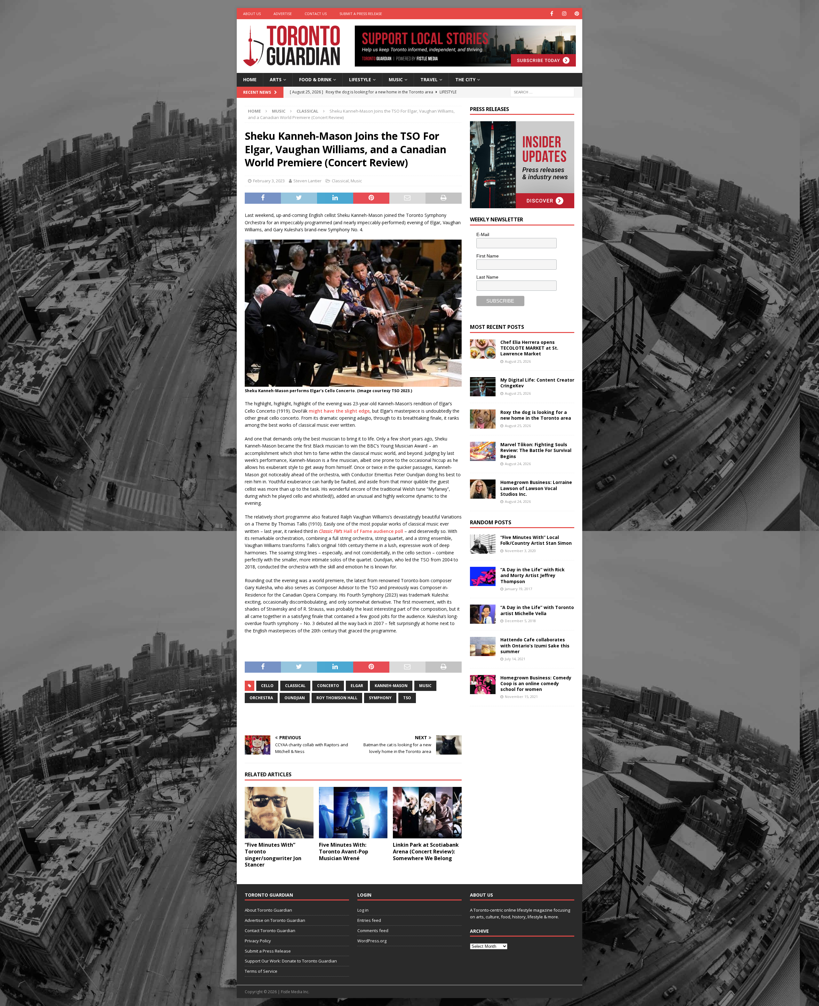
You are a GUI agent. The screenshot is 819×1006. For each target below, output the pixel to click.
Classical (340, 181)
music (425, 685)
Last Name (487, 277)
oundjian (294, 698)
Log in (363, 910)
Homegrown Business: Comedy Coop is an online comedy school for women (535, 683)
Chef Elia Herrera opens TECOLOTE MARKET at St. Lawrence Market (529, 348)
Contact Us (316, 13)
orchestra (261, 698)
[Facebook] (551, 13)
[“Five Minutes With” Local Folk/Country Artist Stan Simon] (483, 544)
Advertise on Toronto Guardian (275, 920)
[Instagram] (564, 13)
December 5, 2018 (520, 620)
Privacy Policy (258, 941)
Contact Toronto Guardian (270, 930)
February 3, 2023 (269, 181)
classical (295, 685)
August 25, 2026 (518, 361)
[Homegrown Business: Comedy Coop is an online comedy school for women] (483, 684)
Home (250, 79)
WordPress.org (371, 941)
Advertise (283, 13)
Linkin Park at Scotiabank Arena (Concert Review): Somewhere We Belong (426, 851)
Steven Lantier (307, 181)
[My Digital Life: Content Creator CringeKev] (483, 386)
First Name (487, 255)
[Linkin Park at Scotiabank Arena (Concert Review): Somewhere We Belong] (427, 812)
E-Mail (482, 234)
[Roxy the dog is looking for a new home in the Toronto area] (483, 419)
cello (267, 685)
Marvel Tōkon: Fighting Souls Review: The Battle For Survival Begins (535, 450)
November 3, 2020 (520, 550)
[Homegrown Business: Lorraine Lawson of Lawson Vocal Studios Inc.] (483, 489)
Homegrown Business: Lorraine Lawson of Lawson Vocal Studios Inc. (536, 488)
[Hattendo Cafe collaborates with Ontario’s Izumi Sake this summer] (483, 646)
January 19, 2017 (518, 588)
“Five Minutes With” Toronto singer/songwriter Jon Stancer (273, 854)
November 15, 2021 (521, 696)
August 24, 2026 (518, 463)
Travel (429, 79)
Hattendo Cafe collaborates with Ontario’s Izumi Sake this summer (534, 645)
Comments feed (372, 930)
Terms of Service (261, 971)
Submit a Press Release (360, 13)
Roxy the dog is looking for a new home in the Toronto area (535, 415)
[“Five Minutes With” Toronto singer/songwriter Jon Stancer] (279, 812)
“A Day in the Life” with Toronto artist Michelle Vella (537, 610)
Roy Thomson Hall (336, 698)
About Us (252, 13)
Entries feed (369, 920)
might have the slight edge (339, 411)
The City (465, 79)
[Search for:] (542, 92)
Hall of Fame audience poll (361, 531)
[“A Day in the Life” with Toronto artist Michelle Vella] (483, 614)
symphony (380, 698)
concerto (328, 685)
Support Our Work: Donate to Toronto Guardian (291, 961)
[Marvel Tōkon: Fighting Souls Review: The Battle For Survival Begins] (483, 451)
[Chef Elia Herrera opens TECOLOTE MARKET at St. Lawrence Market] (483, 349)
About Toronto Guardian (268, 910)
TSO (407, 698)
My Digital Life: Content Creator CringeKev (537, 383)
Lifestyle (360, 79)
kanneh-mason (391, 685)
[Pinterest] (576, 13)
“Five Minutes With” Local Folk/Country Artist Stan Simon (536, 540)
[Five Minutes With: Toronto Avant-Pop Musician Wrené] (353, 812)
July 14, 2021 (515, 658)
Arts (276, 79)
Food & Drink (315, 79)
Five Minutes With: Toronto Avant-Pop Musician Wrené (343, 851)
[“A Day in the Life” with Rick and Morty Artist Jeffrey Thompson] (483, 576)
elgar (357, 685)
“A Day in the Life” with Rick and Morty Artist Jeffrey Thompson (532, 575)
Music (396, 79)
